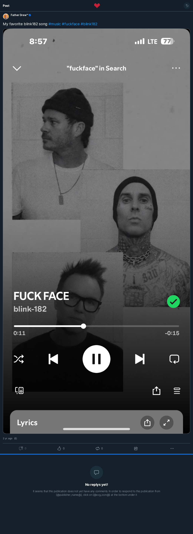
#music (54, 24)
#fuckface (71, 24)
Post (6, 5)
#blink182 (89, 24)
